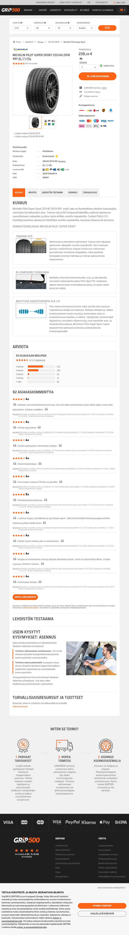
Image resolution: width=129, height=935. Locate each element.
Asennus (72, 192)
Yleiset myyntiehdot (107, 867)
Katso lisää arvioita (25, 597)
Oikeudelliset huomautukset (111, 876)
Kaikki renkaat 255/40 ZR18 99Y (29, 136)
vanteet (43, 10)
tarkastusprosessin (30, 607)
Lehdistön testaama (52, 192)
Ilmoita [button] (16, 414)
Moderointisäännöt (107, 863)
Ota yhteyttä (104, 849)
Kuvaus (19, 192)
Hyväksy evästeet (102, 906)
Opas (58, 872)
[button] (41, 416)
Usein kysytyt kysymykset (70, 2)
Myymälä (84, 10)
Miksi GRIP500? (63, 849)
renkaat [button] (28, 10)
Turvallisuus (90, 192)
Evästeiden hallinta (107, 872)
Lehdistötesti (61, 845)
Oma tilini (120, 3)
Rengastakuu (61, 876)
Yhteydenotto (101, 2)
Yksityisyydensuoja (107, 858)
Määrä (83, 63)
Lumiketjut (55, 10)
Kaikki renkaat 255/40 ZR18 (27, 133)
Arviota (32, 192)
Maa (57, 867)
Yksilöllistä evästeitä (102, 914)
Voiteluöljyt (70, 10)
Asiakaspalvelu (105, 845)
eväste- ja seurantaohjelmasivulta (32, 927)
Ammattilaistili (62, 858)
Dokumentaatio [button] (20, 706)
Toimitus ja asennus (102, 10)
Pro (88, 2)
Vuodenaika (83, 23)
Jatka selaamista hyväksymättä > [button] (111, 887)
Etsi (107, 27)
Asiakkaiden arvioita (45, 2)
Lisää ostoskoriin (99, 76)
